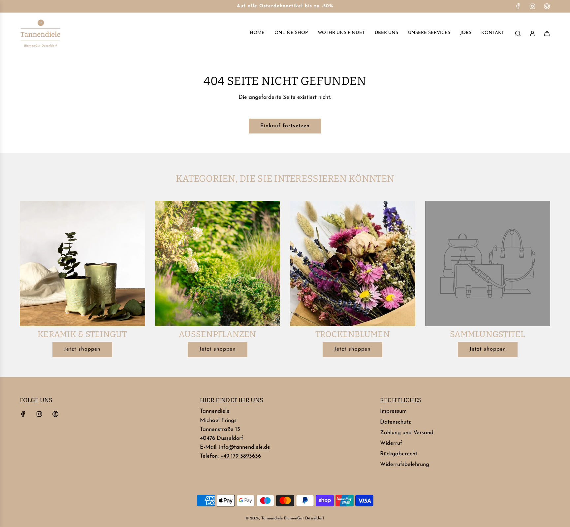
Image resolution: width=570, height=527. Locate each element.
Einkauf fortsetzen (285, 126)
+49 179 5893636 (240, 456)
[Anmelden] (532, 33)
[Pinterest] (547, 6)
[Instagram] (532, 6)
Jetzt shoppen (82, 349)
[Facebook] (518, 6)
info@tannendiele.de (244, 447)
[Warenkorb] (547, 33)
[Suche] (518, 33)
